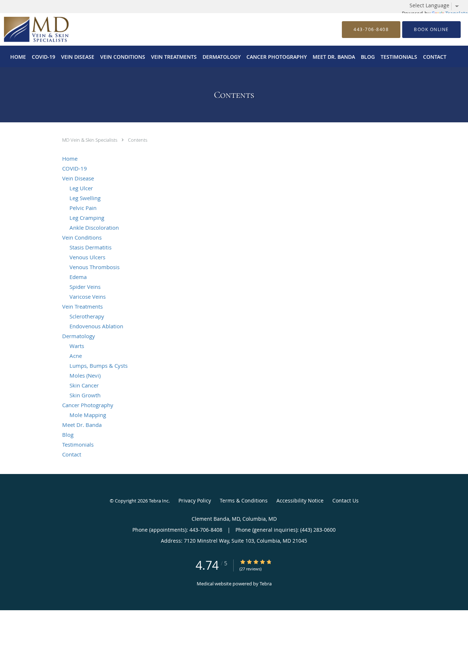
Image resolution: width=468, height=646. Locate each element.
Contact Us (345, 500)
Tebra (266, 583)
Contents (137, 140)
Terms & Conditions (244, 500)
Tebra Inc (159, 500)
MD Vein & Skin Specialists (90, 140)
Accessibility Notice (300, 500)
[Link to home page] (25, 29)
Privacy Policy (194, 500)
